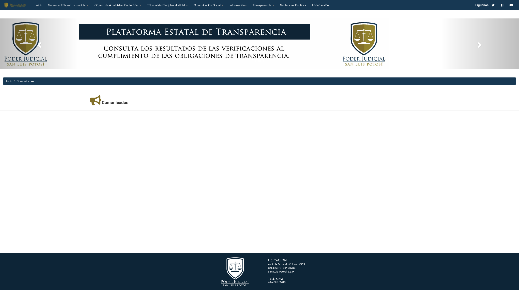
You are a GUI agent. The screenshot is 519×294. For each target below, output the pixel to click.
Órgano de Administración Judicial (116, 5)
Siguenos (482, 5)
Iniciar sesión (320, 5)
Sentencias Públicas (293, 5)
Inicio (38, 5)
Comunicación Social (207, 5)
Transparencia (262, 5)
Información (237, 5)
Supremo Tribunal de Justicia (67, 5)
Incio (9, 81)
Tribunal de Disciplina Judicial (166, 5)
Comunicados (115, 102)
